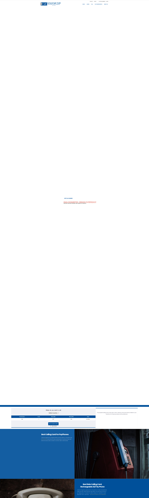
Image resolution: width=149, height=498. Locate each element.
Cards (88, 4)
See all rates (54, 426)
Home (83, 4)
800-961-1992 (44, 439)
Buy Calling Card (53, 423)
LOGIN (107, 1)
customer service (98, 4)
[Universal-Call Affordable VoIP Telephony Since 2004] (50, 3)
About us (106, 4)
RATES (95, 1)
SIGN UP (91, 1)
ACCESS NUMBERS (102, 1)
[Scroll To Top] (147, 496)
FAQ (92, 4)
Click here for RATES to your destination (98, 494)
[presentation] (3, 206)
